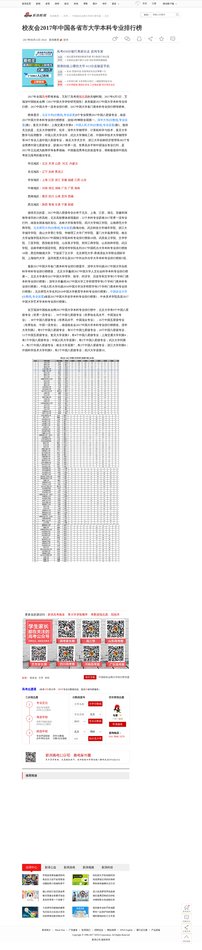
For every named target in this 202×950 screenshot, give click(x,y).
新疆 (71, 204)
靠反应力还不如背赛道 (54, 879)
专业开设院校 (43, 736)
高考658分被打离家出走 (73, 51)
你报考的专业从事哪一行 (94, 71)
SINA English (126, 930)
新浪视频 (88, 867)
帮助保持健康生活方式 (104, 883)
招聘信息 (98, 930)
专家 (115, 715)
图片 (95, 4)
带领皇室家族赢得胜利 (54, 875)
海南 (77, 188)
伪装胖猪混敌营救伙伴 (54, 916)
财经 (57, 4)
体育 (47, 4)
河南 (45, 188)
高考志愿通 (29, 689)
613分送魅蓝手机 (98, 66)
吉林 (51, 171)
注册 (154, 3)
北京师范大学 (41, 227)
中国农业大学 (118, 291)
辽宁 (45, 171)
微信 (127, 38)
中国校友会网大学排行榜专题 (86, 16)
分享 (150, 38)
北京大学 (47, 115)
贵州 (64, 196)
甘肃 (58, 204)
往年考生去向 (43, 738)
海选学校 (42, 717)
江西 (77, 180)
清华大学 (103, 120)
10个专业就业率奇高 (97, 75)
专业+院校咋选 (74, 71)
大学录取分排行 (86, 81)
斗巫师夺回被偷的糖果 (54, 908)
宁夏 (64, 204)
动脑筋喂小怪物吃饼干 (54, 883)
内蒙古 (73, 163)
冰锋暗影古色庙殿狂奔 (104, 900)
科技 (76, 4)
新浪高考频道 (56, 614)
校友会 (33, 678)
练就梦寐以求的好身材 (104, 879)
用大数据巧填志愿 (100, 57)
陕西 (45, 204)
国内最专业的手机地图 (104, 908)
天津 (51, 163)
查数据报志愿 (99, 614)
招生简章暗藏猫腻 (98, 60)
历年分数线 (58, 736)
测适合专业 (83, 85)
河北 (65, 163)
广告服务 (73, 930)
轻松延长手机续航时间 (104, 875)
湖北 (51, 188)
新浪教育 (54, 16)
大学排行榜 (72, 81)
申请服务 (118, 724)
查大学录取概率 (78, 614)
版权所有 (105, 939)
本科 (47, 678)
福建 (71, 180)
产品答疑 (155, 930)
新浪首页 (26, 4)
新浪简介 (46, 930)
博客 (85, 4)
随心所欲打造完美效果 (54, 891)
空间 (139, 38)
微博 (65, 39)
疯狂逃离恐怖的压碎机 (104, 895)
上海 (45, 180)
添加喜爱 (161, 38)
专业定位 (42, 702)
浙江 (58, 180)
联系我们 (86, 930)
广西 (71, 188)
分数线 (58, 115)
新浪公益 (50, 867)
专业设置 (69, 115)
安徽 (64, 180)
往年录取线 (72, 85)
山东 (83, 180)
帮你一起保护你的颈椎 (104, 912)
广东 (64, 188)
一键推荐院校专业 (103, 81)
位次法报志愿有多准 (76, 75)
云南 (58, 196)
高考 (65, 16)
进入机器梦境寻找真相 (104, 891)
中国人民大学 (84, 125)
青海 (51, 204)
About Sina (60, 930)
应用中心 (31, 867)
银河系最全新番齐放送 (54, 895)
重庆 (45, 196)
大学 (41, 678)
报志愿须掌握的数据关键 (79, 57)
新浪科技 (107, 867)
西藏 (71, 196)
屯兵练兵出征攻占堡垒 (54, 912)
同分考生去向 (108, 85)
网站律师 (111, 930)
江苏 (51, 180)
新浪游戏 (69, 867)
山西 (58, 163)
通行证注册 (141, 930)
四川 (51, 196)
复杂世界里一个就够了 (54, 900)
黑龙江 (59, 171)
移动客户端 (168, 4)
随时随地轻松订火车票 (104, 916)
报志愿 (83, 96)
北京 (45, 163)
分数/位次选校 (60, 738)
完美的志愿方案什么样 (78, 60)
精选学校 (42, 731)
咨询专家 (97, 51)
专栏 (104, 4)
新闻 (38, 4)
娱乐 (66, 4)
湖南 (58, 188)
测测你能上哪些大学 (71, 66)
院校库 (115, 614)
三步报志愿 (95, 85)
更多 (114, 4)
